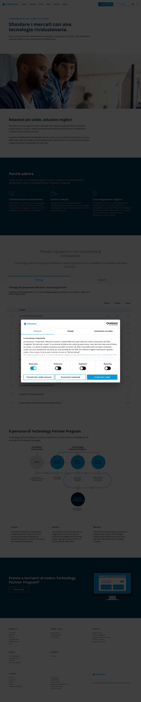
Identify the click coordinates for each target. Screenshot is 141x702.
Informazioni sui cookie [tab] (103, 331)
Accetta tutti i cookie (102, 377)
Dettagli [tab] (71, 331)
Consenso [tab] (37, 331)
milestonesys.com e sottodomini (99, 355)
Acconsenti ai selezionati (70, 377)
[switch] (58, 368)
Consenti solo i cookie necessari (38, 377)
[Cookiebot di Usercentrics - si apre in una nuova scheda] (108, 323)
